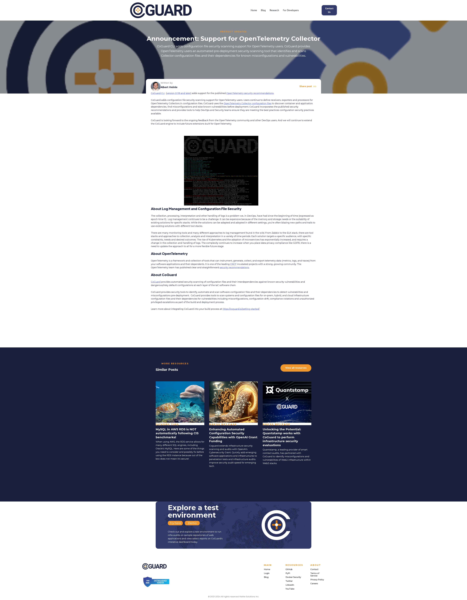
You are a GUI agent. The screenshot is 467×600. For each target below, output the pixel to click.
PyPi (288, 573)
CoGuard (156, 282)
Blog (263, 10)
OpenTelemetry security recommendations (250, 93)
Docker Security (293, 577)
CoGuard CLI (158, 93)
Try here (175, 523)
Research (274, 10)
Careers (314, 583)
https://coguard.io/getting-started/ (241, 309)
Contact (314, 569)
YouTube (290, 589)
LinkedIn (290, 585)
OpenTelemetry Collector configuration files (247, 103)
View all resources (295, 368)
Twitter (289, 581)
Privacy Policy (317, 579)
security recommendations (234, 267)
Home (254, 10)
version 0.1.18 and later (179, 93)
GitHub (289, 569)
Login (266, 573)
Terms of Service (314, 574)
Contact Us (329, 10)
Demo (192, 523)
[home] (171, 10)
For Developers (291, 10)
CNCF (233, 264)
